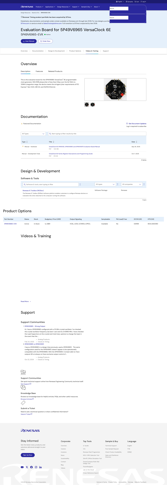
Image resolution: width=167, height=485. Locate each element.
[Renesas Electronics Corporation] (27, 6)
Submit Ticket (25, 414)
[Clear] (111, 20)
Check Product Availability (113, 452)
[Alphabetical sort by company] (143, 184)
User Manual (29, 41)
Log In (144, 1)
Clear (111, 11)
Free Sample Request (112, 449)
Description (25, 71)
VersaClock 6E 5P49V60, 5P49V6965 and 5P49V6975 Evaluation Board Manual (74, 146)
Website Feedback (140, 482)
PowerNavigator (88, 466)
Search (128, 6)
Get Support (25, 384)
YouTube (22, 467)
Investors (63, 452)
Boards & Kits (35, 12)
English (129, 446)
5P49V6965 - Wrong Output (35, 326)
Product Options (75, 51)
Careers (63, 449)
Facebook (31, 467)
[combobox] (128, 18)
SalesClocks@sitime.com (52, 23)
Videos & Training (92, 51)
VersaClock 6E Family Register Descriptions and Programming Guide (71, 154)
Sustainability (65, 458)
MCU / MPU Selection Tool (91, 455)
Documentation (37, 51)
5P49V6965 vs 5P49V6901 (34, 344)
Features (39, 71)
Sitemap (130, 482)
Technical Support (111, 446)
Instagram (36, 467)
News (62, 455)
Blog (62, 465)
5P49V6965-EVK (10, 224)
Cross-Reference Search (91, 473)
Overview (24, 51)
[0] (80, 184)
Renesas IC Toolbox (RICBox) (33, 191)
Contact (63, 462)
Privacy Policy (112, 482)
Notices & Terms (102, 482)
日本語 (129, 452)
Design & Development (56, 51)
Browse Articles (26, 399)
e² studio (86, 446)
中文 (128, 449)
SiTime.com (25, 23)
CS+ (84, 449)
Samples (130, 1)
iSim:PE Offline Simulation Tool (92, 458)
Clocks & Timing (43, 342)
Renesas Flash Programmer (91, 452)
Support (106, 51)
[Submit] (112, 15)
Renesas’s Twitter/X (27, 467)
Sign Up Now (27, 455)
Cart (137, 1)
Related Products (55, 71)
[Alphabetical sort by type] (117, 184)
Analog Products (44, 339)
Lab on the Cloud (88, 470)
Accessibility (122, 482)
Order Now (46, 41)
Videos (63, 468)
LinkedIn (40, 467)
